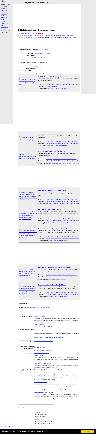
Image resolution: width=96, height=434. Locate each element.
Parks (3, 25)
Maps (59, 163)
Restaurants (4, 27)
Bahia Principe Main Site (40, 347)
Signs (3, 29)
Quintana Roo (37, 68)
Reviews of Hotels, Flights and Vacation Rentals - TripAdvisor (49, 337)
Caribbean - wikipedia (39, 316)
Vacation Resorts (64, 88)
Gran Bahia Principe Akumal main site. (43, 341)
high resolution (31, 33)
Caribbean (50, 88)
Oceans (63, 163)
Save (41, 33)
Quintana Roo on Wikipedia (40, 382)
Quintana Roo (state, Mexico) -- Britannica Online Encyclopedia (49, 370)
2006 (35, 55)
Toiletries (56, 145)
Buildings (50, 240)
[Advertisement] (49, 15)
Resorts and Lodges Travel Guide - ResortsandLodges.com (48, 330)
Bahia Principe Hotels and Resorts (42, 53)
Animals (4, 6)
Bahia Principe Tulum (56, 143)
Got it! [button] (87, 431)
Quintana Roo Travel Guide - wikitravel (43, 392)
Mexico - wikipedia (38, 355)
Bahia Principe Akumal (39, 57)
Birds (3, 12)
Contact (6, 426)
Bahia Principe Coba (67, 143)
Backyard (4, 8)
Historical (4, 17)
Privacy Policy (12, 426)
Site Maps (68, 163)
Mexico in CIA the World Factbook (42, 363)
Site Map (2, 426)
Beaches (50, 163)
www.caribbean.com (39, 324)
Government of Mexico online (41, 353)
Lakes (3, 21)
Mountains (4, 23)
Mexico (36, 66)
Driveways (56, 88)
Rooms (55, 279)
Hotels (3, 19)
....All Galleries (4, 32)
